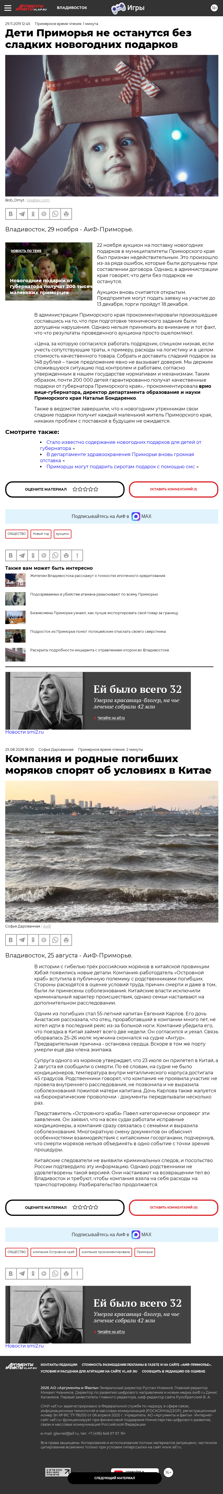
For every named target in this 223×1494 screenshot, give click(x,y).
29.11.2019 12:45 (17, 24)
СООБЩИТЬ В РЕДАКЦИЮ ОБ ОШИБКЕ (173, 1371)
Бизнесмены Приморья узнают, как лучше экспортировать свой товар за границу (104, 613)
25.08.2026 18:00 (19, 749)
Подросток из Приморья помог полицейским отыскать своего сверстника (98, 631)
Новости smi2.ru (24, 732)
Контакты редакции (59, 1365)
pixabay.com (38, 200)
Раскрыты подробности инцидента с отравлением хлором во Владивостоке (99, 650)
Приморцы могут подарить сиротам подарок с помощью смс (120, 466)
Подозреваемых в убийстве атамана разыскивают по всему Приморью (94, 594)
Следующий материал (114, 1478)
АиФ (47, 926)
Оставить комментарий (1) (173, 489)
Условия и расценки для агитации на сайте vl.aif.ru (89, 1371)
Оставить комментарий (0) (174, 1207)
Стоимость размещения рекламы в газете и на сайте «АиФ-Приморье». (147, 1365)
